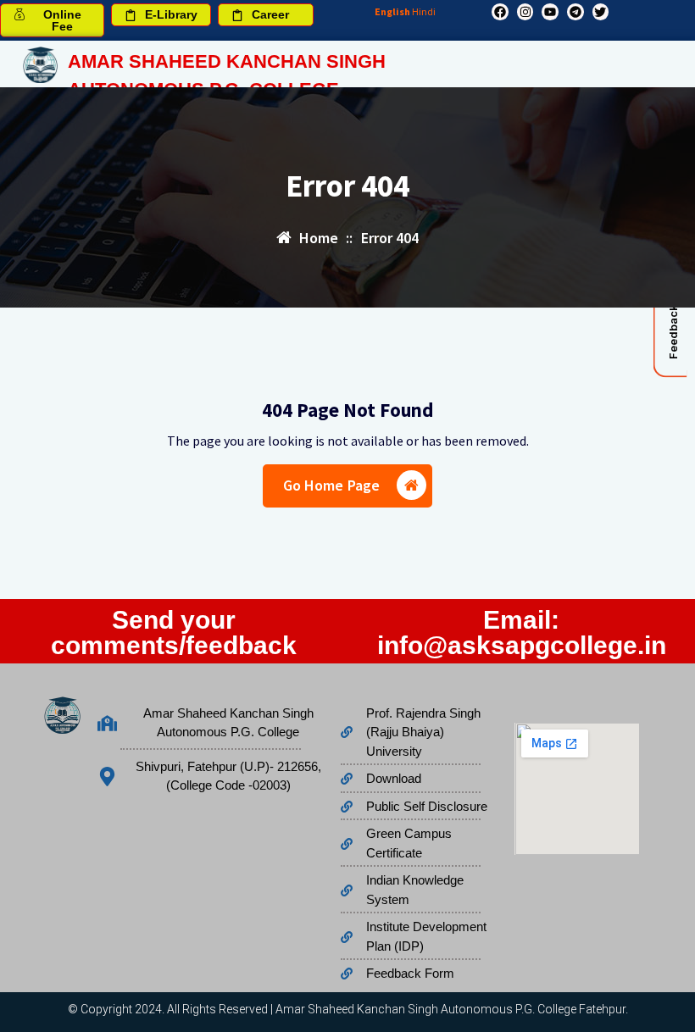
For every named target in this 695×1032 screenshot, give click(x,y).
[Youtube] (550, 11)
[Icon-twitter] (600, 11)
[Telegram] (575, 11)
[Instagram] (525, 11)
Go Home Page (332, 485)
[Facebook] (500, 11)
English (392, 11)
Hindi (424, 11)
